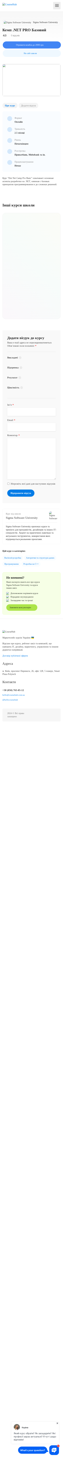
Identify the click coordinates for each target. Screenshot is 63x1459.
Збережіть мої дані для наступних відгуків (32, 483)
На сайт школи (30, 53)
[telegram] (54, 715)
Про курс (10, 105)
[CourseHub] (9, 4)
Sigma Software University (22, 517)
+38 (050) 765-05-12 (13, 690)
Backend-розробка (12, 558)
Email (11, 420)
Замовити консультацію (21, 607)
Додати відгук (28, 105)
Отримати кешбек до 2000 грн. (30, 45)
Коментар (13, 435)
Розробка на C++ (31, 564)
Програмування (11, 564)
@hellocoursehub (10, 700)
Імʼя (10, 404)
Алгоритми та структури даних (40, 558)
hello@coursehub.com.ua (13, 695)
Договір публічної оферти (15, 656)
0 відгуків (15, 35)
